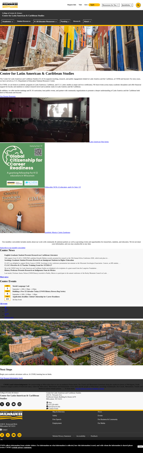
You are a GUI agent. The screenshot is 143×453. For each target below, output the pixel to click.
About (86, 21)
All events (3, 304)
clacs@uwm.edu (54, 407)
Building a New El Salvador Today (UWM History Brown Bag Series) (39, 291)
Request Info (71, 5)
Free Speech (57, 419)
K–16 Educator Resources (44, 21)
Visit (80, 5)
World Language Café (21, 286)
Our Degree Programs (8, 96)
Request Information (11, 378)
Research (76, 21)
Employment (57, 423)
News (100, 412)
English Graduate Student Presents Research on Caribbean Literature (31, 255)
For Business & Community (108, 419)
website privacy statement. (22, 447)
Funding (64, 21)
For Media (101, 423)
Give (86, 5)
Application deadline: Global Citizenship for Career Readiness (36, 297)
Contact (4, 430)
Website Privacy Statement (62, 436)
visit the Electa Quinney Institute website (89, 389)
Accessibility (80, 436)
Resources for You (109, 5)
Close (140, 446)
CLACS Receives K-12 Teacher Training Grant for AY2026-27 (28, 265)
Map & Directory (59, 412)
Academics (6, 21)
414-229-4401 (53, 405)
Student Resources (23, 21)
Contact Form (53, 409)
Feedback (94, 436)
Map (50, 402)
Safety (55, 416)
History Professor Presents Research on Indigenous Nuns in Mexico (29, 270)
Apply (92, 5)
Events (100, 416)
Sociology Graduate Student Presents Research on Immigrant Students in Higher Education (39, 260)
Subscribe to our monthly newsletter (12, 248)
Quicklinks (126, 5)
